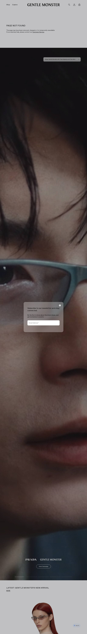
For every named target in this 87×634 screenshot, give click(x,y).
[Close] (60, 305)
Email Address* (34, 323)
